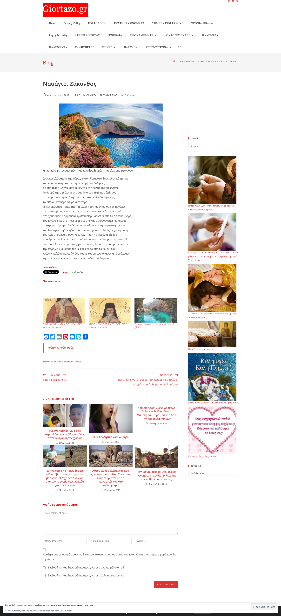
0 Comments (132, 95)
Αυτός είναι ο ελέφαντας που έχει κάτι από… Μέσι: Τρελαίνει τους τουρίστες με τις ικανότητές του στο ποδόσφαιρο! (110, 478)
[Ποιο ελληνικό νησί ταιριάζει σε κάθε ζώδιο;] (155, 310)
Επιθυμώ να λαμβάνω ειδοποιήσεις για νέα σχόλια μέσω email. (86, 567)
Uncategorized (55, 361)
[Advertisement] (213, 110)
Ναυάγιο (78, 361)
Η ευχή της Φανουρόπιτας (201, 349)
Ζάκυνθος (69, 361)
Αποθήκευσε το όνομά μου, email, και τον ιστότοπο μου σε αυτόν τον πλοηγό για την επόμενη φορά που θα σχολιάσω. (109, 557)
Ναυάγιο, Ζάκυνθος (228, 61)
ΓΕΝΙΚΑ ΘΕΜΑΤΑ (86, 95)
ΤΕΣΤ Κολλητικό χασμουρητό (111, 437)
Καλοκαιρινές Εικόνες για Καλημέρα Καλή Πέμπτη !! (213, 402)
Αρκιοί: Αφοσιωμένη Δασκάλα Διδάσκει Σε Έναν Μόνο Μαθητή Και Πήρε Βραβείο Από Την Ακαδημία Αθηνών (156, 413)
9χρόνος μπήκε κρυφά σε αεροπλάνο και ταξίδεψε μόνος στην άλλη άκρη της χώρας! (65, 434)
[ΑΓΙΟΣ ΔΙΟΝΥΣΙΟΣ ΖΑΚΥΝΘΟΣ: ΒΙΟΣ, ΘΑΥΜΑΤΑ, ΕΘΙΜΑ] (110, 310)
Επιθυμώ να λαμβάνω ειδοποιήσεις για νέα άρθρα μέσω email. (86, 575)
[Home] (174, 61)
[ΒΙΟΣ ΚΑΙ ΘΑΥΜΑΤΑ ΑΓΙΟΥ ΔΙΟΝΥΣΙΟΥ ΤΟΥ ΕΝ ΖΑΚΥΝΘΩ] (64, 310)
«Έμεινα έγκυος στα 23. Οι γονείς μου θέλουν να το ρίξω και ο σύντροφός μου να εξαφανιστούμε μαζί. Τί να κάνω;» (213, 256)
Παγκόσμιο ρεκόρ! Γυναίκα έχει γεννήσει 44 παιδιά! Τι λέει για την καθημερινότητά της (156, 475)
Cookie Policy (66, 610)
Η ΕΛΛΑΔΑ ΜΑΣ (108, 95)
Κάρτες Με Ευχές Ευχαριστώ (202, 456)
